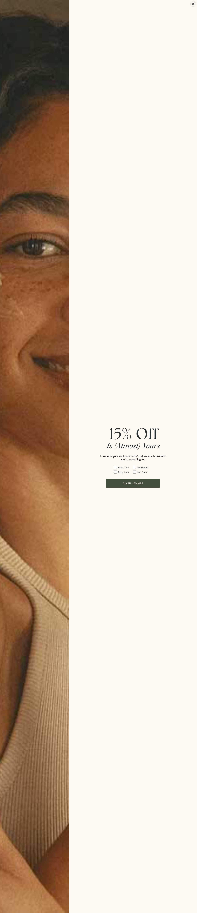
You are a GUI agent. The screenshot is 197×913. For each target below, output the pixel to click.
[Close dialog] (193, 4)
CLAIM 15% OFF (133, 483)
